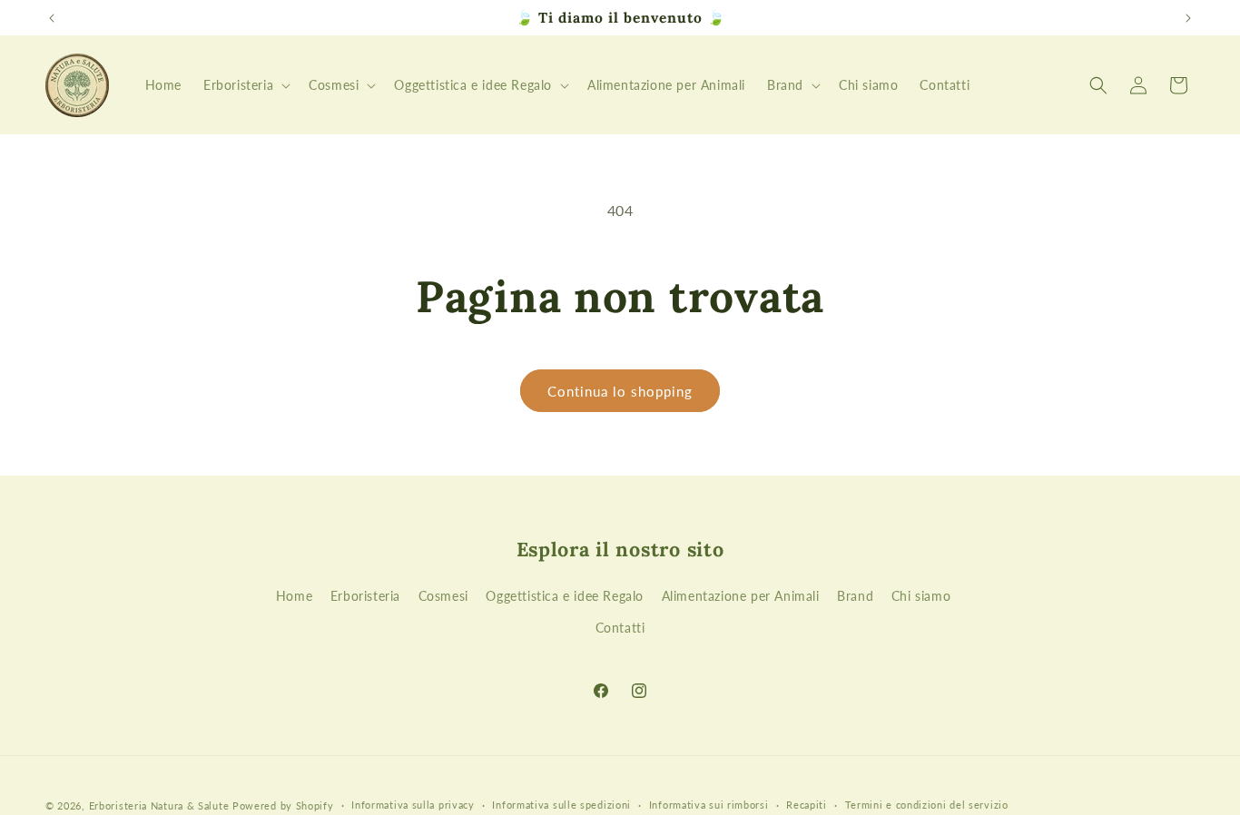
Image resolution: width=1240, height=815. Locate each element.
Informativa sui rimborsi (709, 804)
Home (294, 596)
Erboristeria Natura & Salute (159, 805)
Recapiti (806, 804)
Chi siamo (920, 596)
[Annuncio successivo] (1188, 18)
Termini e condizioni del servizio (927, 804)
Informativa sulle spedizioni (561, 804)
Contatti (620, 627)
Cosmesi (443, 596)
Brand (855, 596)
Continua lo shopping (620, 391)
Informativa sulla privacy (413, 804)
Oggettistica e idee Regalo (565, 596)
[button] (245, 85)
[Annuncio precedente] (52, 18)
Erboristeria (365, 596)
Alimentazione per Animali (741, 596)
